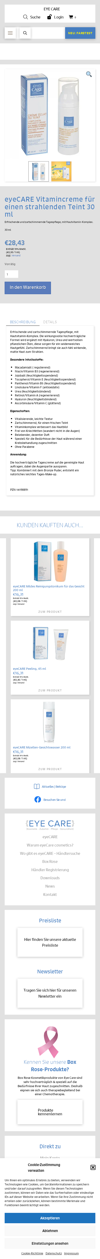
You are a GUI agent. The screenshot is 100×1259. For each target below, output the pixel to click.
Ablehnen (50, 1230)
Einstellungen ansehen (50, 1243)
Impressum (71, 1253)
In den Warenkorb (28, 287)
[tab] (23, 322)
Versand (16, 255)
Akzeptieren (50, 1217)
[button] (93, 1167)
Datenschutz (54, 1253)
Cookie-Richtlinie (32, 1253)
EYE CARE (52, 9)
